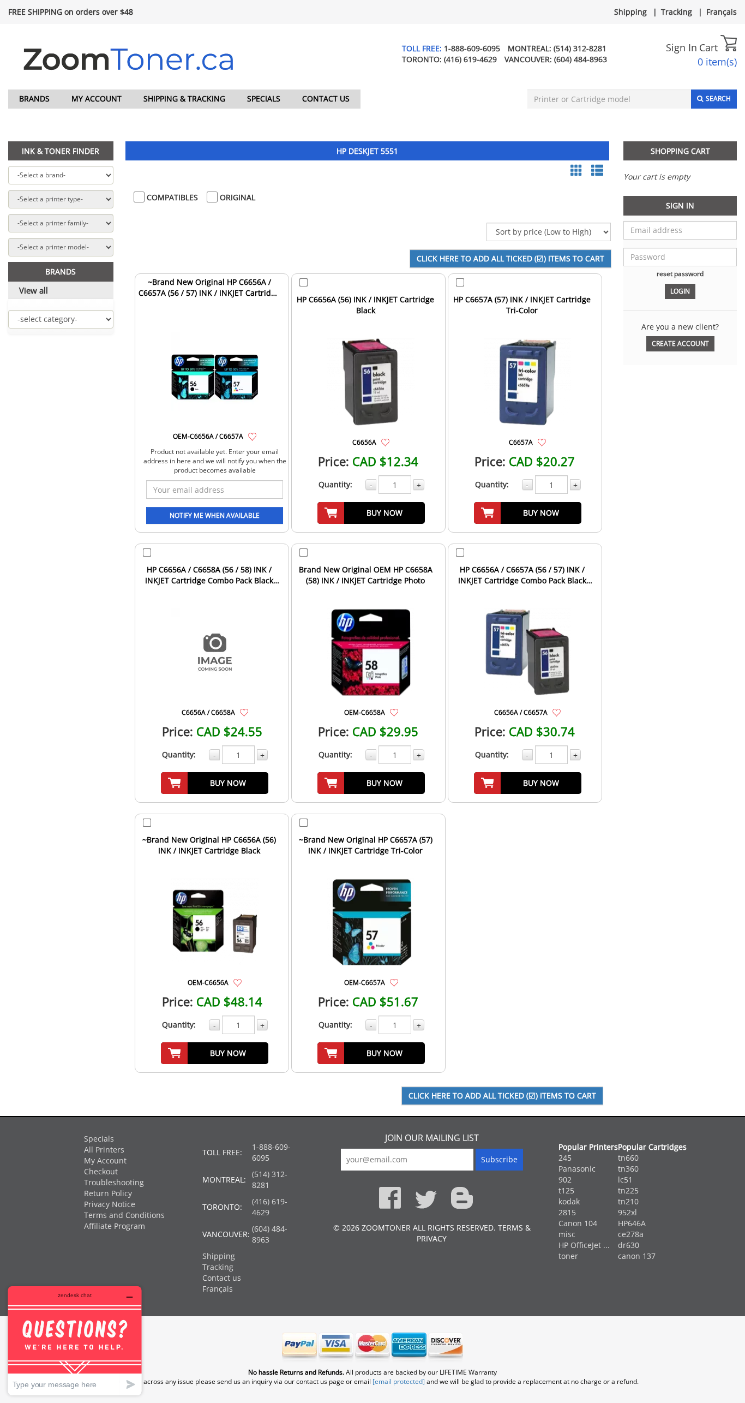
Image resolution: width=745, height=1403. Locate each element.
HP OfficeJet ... (584, 1245)
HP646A (632, 1223)
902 (565, 1179)
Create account (680, 343)
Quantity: (335, 484)
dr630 (628, 1245)
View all (33, 290)
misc (566, 1234)
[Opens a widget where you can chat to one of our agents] (75, 1340)
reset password (680, 273)
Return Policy (108, 1193)
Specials (263, 98)
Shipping (630, 12)
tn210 (628, 1201)
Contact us (326, 98)
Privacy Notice (109, 1204)
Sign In (681, 47)
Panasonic (577, 1168)
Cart (709, 47)
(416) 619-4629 (470, 59)
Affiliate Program (114, 1226)
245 (565, 1158)
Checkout (101, 1171)
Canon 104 (577, 1223)
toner (568, 1256)
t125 (566, 1190)
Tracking (676, 12)
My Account (96, 98)
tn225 (628, 1190)
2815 (567, 1212)
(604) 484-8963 (580, 59)
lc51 (625, 1179)
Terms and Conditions (124, 1215)
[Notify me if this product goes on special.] (252, 436)
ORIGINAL (236, 197)
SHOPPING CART (680, 151)
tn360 (628, 1168)
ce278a (631, 1234)
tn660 (628, 1158)
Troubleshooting (114, 1182)
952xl (627, 1212)
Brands (34, 98)
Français (721, 12)
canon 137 (637, 1256)
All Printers (104, 1149)
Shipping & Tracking (184, 98)
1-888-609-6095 (472, 48)
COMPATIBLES (171, 197)
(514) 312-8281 (580, 48)
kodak (569, 1201)
